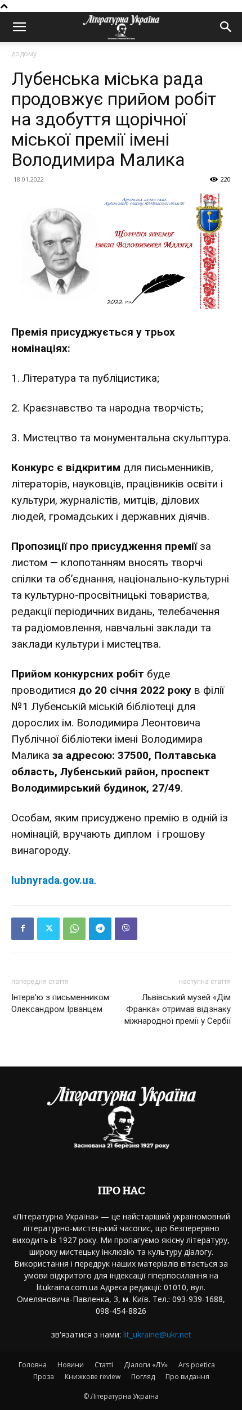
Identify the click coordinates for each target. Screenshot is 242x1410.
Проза (43, 1376)
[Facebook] (22, 929)
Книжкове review (92, 1376)
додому (24, 53)
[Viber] (126, 929)
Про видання (187, 1376)
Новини (70, 1365)
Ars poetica (196, 1365)
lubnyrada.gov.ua (52, 880)
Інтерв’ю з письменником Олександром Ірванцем (60, 1003)
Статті (104, 1365)
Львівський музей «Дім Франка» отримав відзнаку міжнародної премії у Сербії (177, 1009)
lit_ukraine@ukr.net (157, 1334)
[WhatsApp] (74, 929)
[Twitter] (48, 929)
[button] (19, 27)
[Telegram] (100, 929)
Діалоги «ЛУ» (146, 1365)
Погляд (143, 1376)
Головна (33, 1365)
